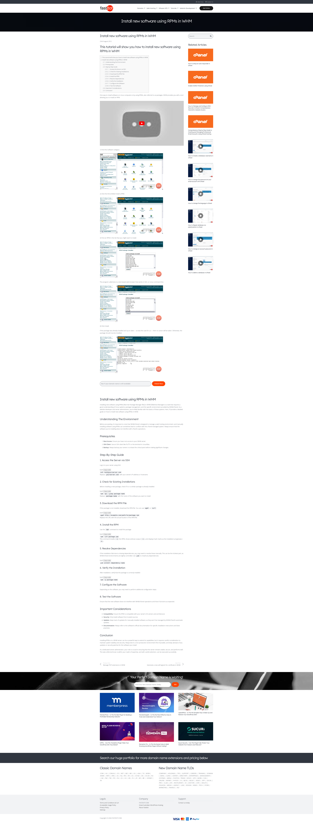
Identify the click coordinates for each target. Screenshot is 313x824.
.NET (122, 773)
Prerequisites (108, 64)
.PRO (160, 783)
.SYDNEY (149, 778)
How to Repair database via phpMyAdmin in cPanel (197, 226)
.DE (142, 776)
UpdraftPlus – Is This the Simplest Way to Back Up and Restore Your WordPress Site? (195, 713)
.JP (136, 778)
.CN (117, 778)
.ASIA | (139, 773)
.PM (106, 778)
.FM (124, 776)
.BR (143, 778)
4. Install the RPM (112, 76)
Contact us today (184, 803)
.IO (185, 783)
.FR (114, 778)
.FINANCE (172, 788)
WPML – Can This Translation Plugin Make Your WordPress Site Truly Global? (114, 744)
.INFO (108, 776)
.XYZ (177, 788)
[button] (144, 8)
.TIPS (178, 773)
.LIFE (170, 783)
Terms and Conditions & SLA (109, 803)
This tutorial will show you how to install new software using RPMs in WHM (124, 57)
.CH (125, 778)
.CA (121, 778)
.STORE (206, 785)
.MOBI (148, 773)
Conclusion (107, 90)
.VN (129, 778)
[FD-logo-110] (106, 8)
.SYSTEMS (162, 778)
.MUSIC (191, 780)
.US (117, 776)
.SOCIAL (209, 780)
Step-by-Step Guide (110, 67)
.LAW (182, 785)
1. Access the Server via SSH (115, 69)
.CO (118, 773)
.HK (128, 776)
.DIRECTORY (183, 776)
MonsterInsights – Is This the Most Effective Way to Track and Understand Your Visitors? (155, 716)
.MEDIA (169, 785)
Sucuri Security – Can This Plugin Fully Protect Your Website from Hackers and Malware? (193, 744)
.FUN (204, 778)
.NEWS (195, 785)
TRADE (183, 778)
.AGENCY (176, 785)
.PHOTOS (176, 778)
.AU (106, 773)
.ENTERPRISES (193, 776)
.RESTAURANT (178, 783)
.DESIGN (188, 785)
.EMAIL (162, 776)
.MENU (169, 778)
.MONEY (168, 780)
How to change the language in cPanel (200, 203)
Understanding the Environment (114, 62)
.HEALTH (204, 783)
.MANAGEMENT (205, 776)
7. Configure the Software (114, 83)
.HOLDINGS (171, 773)
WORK (199, 778)
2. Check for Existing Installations (117, 72)
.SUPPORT (185, 773)
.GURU (168, 776)
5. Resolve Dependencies (114, 79)
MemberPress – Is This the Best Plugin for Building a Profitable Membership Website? (116, 716)
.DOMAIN (210, 773)
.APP (203, 780)
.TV (143, 773)
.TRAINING (201, 773)
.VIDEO (198, 780)
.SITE (194, 778)
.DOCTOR (191, 783)
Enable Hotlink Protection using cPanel (200, 86)
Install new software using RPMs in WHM (114, 60)
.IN (101, 780)
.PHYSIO (175, 780)
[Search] (210, 36)
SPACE (189, 778)
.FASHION (162, 785)
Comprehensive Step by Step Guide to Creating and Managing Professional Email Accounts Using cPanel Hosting (200, 132)
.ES (132, 776)
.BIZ (126, 773)
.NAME (102, 776)
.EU (134, 773)
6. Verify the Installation (114, 81)
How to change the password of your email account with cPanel (199, 180)
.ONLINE (161, 780)
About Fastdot (144, 807)
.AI (181, 780)
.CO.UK (147, 776)
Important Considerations (112, 88)
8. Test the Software (113, 86)
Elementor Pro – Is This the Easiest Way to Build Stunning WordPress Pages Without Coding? (154, 745)
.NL (121, 776)
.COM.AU (112, 773)
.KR (140, 778)
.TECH (201, 785)
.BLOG (185, 780)
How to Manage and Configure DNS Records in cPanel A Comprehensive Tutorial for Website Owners (199, 108)
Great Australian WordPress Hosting (151, 805)
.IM (102, 778)
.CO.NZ (137, 776)
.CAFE (198, 783)
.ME (130, 773)
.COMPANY (162, 773)
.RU (152, 776)
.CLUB (166, 783)
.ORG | (113, 776)
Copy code (107, 470)
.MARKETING (163, 788)
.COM (102, 773)
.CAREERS (193, 773)
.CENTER (175, 776)
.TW (110, 778)
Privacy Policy (104, 807)
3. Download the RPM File (114, 74)
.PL (133, 778)
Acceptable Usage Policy (108, 805)
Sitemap (102, 810)
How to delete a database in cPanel (199, 273)
